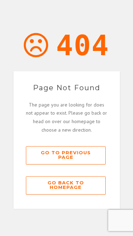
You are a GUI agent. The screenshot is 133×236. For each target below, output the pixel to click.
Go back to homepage (66, 185)
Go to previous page (66, 155)
